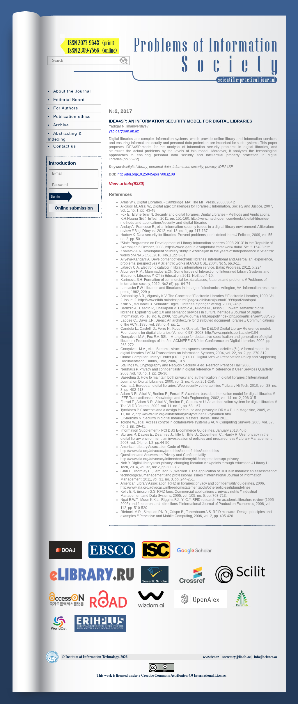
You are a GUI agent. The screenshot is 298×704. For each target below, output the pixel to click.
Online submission (74, 207)
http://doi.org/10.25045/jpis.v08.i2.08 (146, 174)
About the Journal (72, 91)
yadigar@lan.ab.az (124, 131)
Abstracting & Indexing (64, 136)
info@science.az (265, 657)
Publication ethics (72, 116)
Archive (61, 125)
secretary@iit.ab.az (236, 657)
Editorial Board (69, 99)
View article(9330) (126, 183)
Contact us (64, 146)
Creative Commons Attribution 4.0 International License (183, 675)
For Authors (65, 108)
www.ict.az (211, 657)
